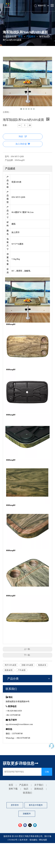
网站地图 (43, 840)
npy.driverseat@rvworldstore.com (19, 724)
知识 (26, 789)
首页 (11, 785)
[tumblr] (20, 825)
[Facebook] (25, 825)
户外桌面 (22, 670)
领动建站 (33, 840)
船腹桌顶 (42, 665)
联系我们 (27, 793)
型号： (8, 156)
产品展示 (23, 785)
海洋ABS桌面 (10, 665)
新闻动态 (38, 789)
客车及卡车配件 (36, 805)
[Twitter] (30, 825)
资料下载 (13, 789)
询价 (21, 136)
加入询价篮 (21, 144)
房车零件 (15, 805)
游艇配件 (27, 814)
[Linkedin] (35, 825)
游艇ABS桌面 (27, 665)
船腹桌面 (9, 670)
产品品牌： (10, 160)
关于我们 (38, 785)
